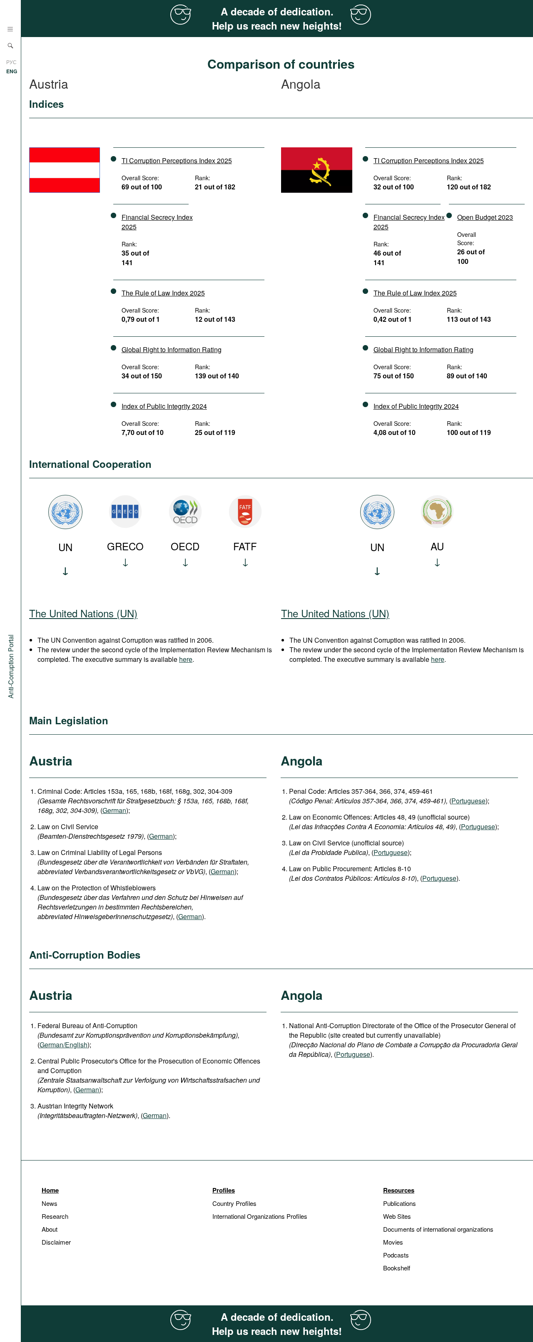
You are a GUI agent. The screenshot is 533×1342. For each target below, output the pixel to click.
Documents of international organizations (438, 1229)
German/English (63, 1044)
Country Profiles (234, 1203)
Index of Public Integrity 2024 (164, 406)
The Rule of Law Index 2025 (163, 293)
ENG (11, 71)
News (49, 1203)
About (49, 1229)
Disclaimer (56, 1242)
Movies (393, 1242)
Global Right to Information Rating (172, 349)
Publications (399, 1203)
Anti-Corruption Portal (10, 666)
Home (50, 1190)
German (114, 810)
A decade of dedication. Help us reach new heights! (277, 18)
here (185, 659)
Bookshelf (396, 1267)
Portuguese (468, 800)
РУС (11, 61)
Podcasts (396, 1254)
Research (55, 1216)
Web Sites (397, 1216)
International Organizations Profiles (259, 1216)
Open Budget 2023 (485, 217)
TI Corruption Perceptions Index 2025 (177, 160)
